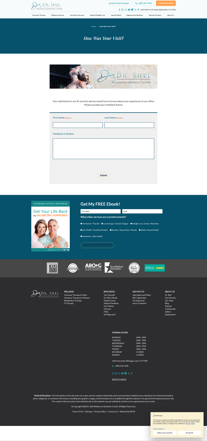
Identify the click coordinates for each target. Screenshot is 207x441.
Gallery (168, 311)
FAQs (106, 311)
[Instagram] (122, 9)
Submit (103, 175)
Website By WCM (127, 411)
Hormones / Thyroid (90, 223)
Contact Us (113, 411)
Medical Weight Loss (97, 15)
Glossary (107, 309)
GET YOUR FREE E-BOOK (97, 245)
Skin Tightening (139, 298)
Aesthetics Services (77, 15)
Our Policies (109, 306)
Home (93, 26)
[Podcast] (138, 9)
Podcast (168, 306)
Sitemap (88, 411)
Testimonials (170, 309)
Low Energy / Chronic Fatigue (115, 223)
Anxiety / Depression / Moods (124, 230)
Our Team (169, 300)
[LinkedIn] (132, 9)
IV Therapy (69, 303)
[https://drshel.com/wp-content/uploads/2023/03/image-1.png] (52, 268)
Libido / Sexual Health (150, 230)
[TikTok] (125, 9)
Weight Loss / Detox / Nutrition (145, 223)
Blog (167, 303)
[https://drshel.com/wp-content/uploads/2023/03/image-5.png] (134, 268)
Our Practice (170, 298)
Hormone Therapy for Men (75, 295)
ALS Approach (110, 314)
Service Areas (119, 379)
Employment (170, 314)
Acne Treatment (140, 303)
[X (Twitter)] (135, 9)
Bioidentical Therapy (73, 300)
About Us (170, 15)
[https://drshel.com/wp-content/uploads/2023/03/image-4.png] (114, 267)
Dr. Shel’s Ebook (110, 298)
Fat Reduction (139, 300)
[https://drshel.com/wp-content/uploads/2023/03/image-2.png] (73, 268)
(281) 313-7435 (121, 366)
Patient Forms (110, 300)
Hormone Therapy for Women (77, 298)
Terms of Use (77, 411)
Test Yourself (109, 295)
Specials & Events (155, 15)
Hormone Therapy (38, 15)
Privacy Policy (100, 411)
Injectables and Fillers (142, 295)
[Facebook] (120, 9)
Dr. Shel (168, 295)
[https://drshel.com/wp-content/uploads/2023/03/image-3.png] (93, 267)
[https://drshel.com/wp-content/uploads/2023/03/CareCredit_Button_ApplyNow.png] (154, 268)
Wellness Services (57, 15)
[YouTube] (129, 9)
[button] (118, 3)
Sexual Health (116, 15)
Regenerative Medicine (134, 15)
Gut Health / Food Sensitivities (95, 230)
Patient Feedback (111, 303)
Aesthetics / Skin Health (92, 236)
